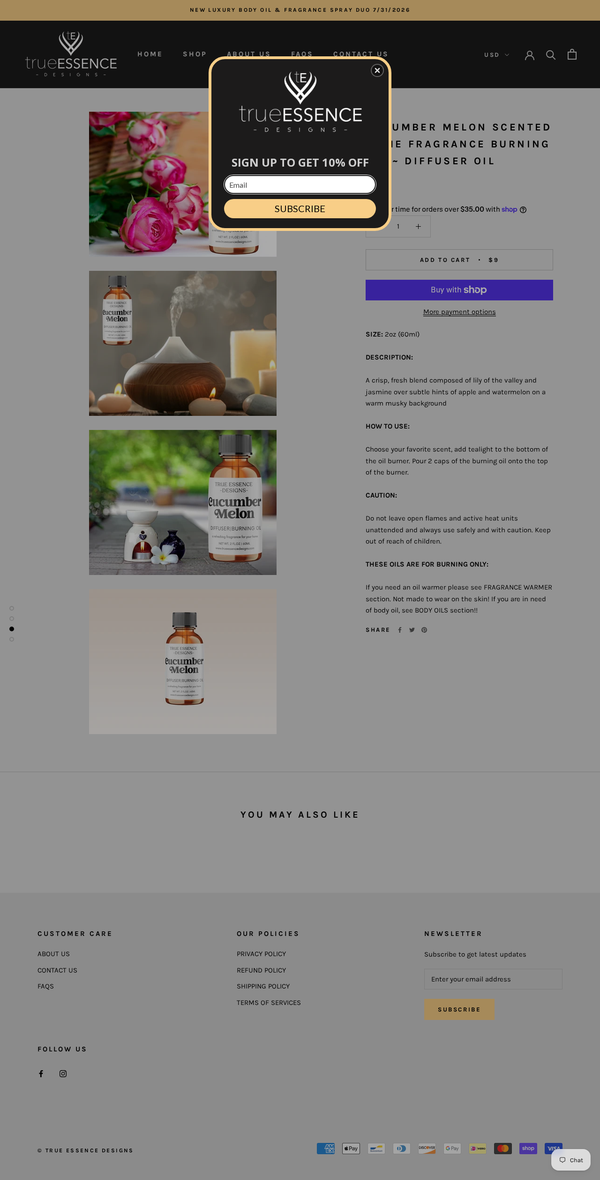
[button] (377, 70)
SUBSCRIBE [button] (300, 208)
